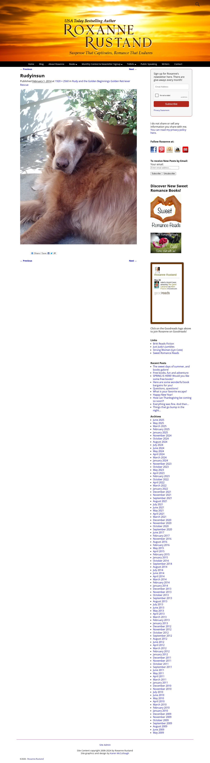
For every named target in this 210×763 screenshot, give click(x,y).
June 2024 (158, 448)
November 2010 (162, 689)
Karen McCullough (119, 753)
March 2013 (159, 617)
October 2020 (161, 526)
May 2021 (158, 510)
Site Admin (105, 744)
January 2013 (160, 623)
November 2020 (162, 523)
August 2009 (160, 726)
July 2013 (158, 604)
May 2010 (158, 698)
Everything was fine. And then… (171, 404)
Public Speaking (149, 64)
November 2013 (162, 592)
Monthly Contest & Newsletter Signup (101, 64)
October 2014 (161, 560)
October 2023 (161, 466)
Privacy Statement (161, 110)
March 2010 (159, 704)
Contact (178, 64)
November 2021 (162, 495)
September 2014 (162, 563)
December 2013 (162, 588)
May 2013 (158, 610)
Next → (133, 69)
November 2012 (162, 629)
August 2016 (160, 541)
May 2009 (158, 732)
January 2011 (160, 682)
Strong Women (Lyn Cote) (168, 350)
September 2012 (162, 635)
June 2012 (158, 642)
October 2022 (161, 479)
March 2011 (159, 679)
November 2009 (162, 717)
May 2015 (158, 548)
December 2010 (162, 685)
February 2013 (161, 620)
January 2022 (160, 488)
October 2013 (161, 595)
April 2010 (158, 701)
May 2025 (158, 423)
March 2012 (159, 648)
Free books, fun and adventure (170, 372)
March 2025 (159, 426)
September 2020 (162, 529)
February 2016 (161, 545)
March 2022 (159, 485)
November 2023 (162, 463)
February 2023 (161, 476)
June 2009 (158, 729)
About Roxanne (56, 64)
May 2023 (158, 470)
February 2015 (161, 554)
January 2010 (160, 710)
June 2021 (158, 507)
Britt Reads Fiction (163, 343)
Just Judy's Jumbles (163, 346)
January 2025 (160, 432)
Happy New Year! (163, 394)
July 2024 (158, 445)
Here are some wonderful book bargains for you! (171, 383)
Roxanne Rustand (35, 758)
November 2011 (162, 660)
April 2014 (158, 576)
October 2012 (161, 632)
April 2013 (158, 613)
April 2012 (158, 645)
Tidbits (130, 64)
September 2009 (162, 723)
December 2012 (162, 626)
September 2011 (162, 667)
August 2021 (160, 501)
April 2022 (158, 482)
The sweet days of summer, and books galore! (171, 368)
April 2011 (158, 676)
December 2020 (162, 520)
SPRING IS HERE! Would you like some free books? (171, 377)
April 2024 (158, 454)
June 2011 (158, 670)
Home (31, 64)
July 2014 (158, 570)
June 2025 (158, 420)
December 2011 (162, 657)
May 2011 (158, 673)
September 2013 (162, 598)
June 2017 (158, 532)
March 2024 (159, 457)
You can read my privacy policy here (168, 131)
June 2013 (158, 607)
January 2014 (160, 585)
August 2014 (160, 566)
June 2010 (158, 695)
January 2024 (160, 460)
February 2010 (161, 707)
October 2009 (161, 720)
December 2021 (162, 491)
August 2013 (160, 601)
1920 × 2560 (62, 81)
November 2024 (162, 435)
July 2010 (158, 692)
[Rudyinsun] (78, 168)
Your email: (157, 164)
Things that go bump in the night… (168, 408)
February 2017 (161, 535)
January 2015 (160, 557)
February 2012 (161, 651)
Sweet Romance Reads (166, 353)
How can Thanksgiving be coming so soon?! (172, 399)
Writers (165, 64)
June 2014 (158, 573)
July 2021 (158, 504)
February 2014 (161, 582)
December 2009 (162, 714)
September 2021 (162, 498)
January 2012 (160, 654)
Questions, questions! (165, 388)
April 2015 (158, 551)
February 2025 (161, 429)
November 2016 (162, 538)
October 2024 (161, 438)
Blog (41, 64)
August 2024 (160, 441)
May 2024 (158, 451)
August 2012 (160, 638)
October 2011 (161, 664)
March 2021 (159, 516)
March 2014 (159, 579)
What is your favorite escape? (170, 391)
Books (72, 64)
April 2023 (158, 473)
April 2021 (158, 513)
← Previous (26, 69)
